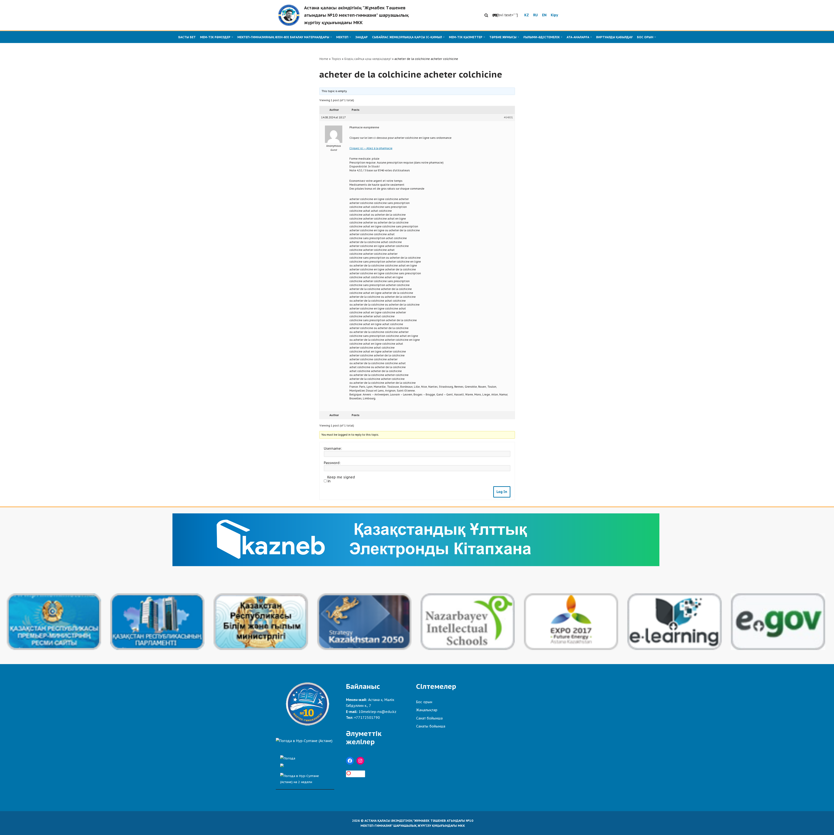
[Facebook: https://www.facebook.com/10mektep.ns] (350, 761)
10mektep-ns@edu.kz (377, 711)
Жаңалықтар (426, 710)
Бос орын (424, 702)
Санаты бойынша (430, 726)
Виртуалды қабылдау (614, 37)
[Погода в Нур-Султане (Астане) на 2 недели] (305, 778)
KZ (526, 15)
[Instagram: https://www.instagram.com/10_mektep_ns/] (360, 761)
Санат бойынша (429, 718)
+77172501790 (367, 717)
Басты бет (187, 37)
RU (535, 15)
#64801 (508, 117)
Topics (336, 59)
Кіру (554, 15)
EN (544, 15)
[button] (486, 15)
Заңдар (361, 37)
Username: (333, 448)
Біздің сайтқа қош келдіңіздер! (367, 59)
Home (323, 59)
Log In (501, 491)
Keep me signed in (341, 479)
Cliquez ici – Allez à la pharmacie (370, 148)
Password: (332, 463)
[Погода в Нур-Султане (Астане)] (304, 741)
